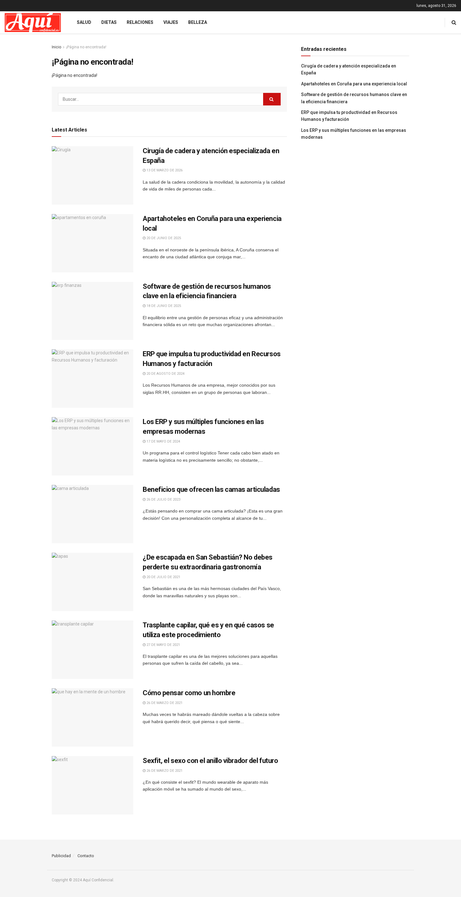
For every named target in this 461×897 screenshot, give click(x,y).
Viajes (170, 22)
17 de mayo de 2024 (163, 441)
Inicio (56, 47)
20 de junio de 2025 (163, 238)
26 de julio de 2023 (163, 499)
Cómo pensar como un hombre (189, 693)
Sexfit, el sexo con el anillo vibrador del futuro (210, 761)
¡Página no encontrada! (86, 47)
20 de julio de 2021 (163, 577)
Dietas (109, 22)
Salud (84, 22)
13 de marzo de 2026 (164, 170)
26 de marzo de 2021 (164, 703)
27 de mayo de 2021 (163, 645)
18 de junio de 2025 (163, 306)
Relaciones (140, 22)
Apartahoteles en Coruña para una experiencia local (354, 83)
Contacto (85, 855)
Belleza (197, 22)
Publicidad (61, 855)
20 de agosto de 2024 (165, 374)
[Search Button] (272, 99)
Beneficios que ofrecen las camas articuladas (211, 489)
